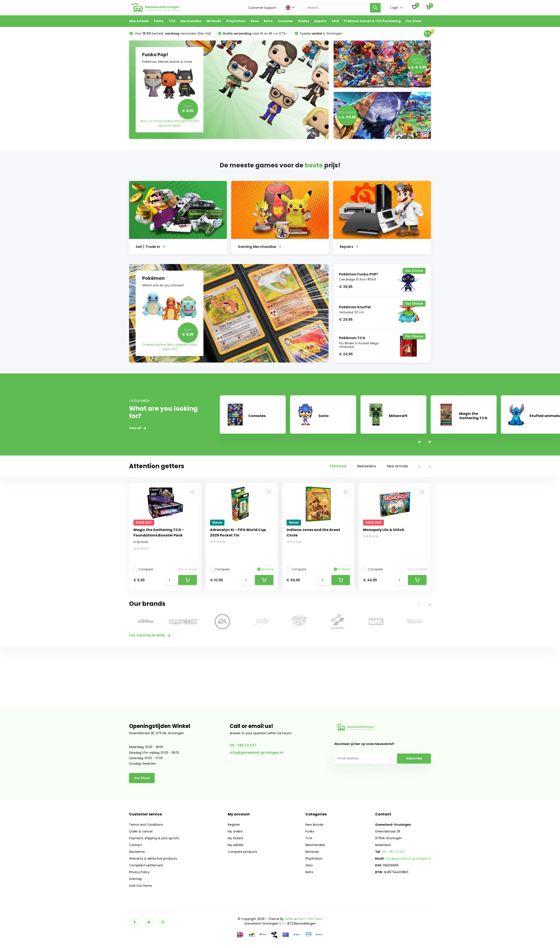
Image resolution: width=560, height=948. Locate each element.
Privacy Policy (139, 872)
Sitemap (135, 879)
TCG (171, 21)
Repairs (320, 21)
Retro (268, 21)
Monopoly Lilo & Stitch (383, 529)
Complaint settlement (146, 865)
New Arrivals (139, 21)
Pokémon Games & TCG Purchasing (372, 21)
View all (135, 428)
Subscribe (414, 758)
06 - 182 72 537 (243, 745)
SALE (335, 21)
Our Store (413, 21)
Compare (145, 569)
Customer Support (262, 7)
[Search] (375, 8)
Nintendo (213, 21)
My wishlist (236, 845)
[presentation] (419, 442)
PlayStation (235, 21)
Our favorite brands (147, 635)
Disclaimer (137, 852)
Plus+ (301, 919)
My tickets (235, 838)
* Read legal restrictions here (353, 767)
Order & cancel (140, 831)
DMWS (289, 919)
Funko (158, 21)
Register (234, 824)
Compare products (242, 852)
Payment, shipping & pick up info (154, 838)
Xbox (254, 21)
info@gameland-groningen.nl (256, 752)
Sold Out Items (140, 885)
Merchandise (190, 21)
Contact (135, 845)
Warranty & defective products (153, 858)
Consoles (285, 21)
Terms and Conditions (146, 824)
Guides (303, 21)
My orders (235, 831)
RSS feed (315, 919)
